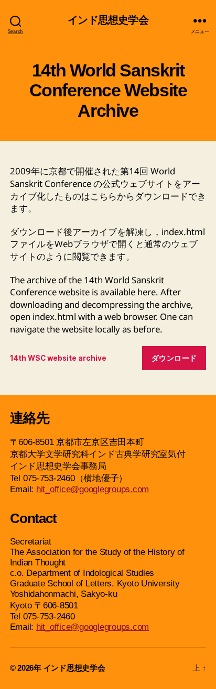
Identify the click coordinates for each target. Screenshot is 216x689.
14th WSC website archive (58, 358)
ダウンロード (174, 358)
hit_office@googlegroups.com (92, 489)
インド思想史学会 (108, 20)
